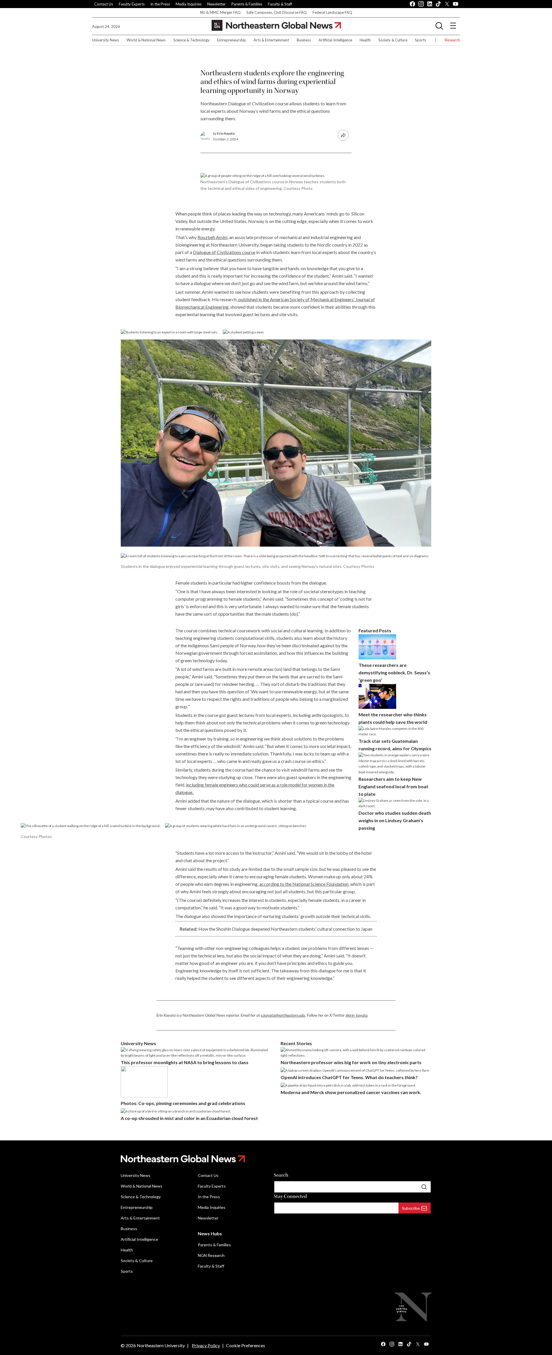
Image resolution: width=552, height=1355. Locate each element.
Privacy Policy (206, 1345)
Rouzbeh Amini (212, 237)
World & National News (146, 40)
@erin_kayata (356, 1015)
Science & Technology (191, 40)
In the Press (160, 4)
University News (105, 40)
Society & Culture (392, 40)
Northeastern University (161, 1345)
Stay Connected (290, 1196)
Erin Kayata (226, 133)
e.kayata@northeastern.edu (283, 1015)
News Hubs (210, 1233)
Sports (420, 40)
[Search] (424, 1186)
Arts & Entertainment (271, 40)
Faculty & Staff (280, 4)
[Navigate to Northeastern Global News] (276, 1158)
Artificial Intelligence (335, 40)
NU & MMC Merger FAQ (220, 12)
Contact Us (103, 4)
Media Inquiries (189, 4)
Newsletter (216, 4)
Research (452, 40)
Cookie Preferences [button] (245, 1345)
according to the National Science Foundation (303, 884)
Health (365, 40)
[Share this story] (343, 135)
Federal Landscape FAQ (332, 12)
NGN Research (211, 1255)
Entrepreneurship (231, 40)
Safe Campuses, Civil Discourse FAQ (276, 12)
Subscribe (411, 1208)
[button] (439, 26)
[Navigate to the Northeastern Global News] (276, 25)
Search (281, 1175)
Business (304, 40)
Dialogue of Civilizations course (224, 252)
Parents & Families (246, 4)
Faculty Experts (132, 4)
